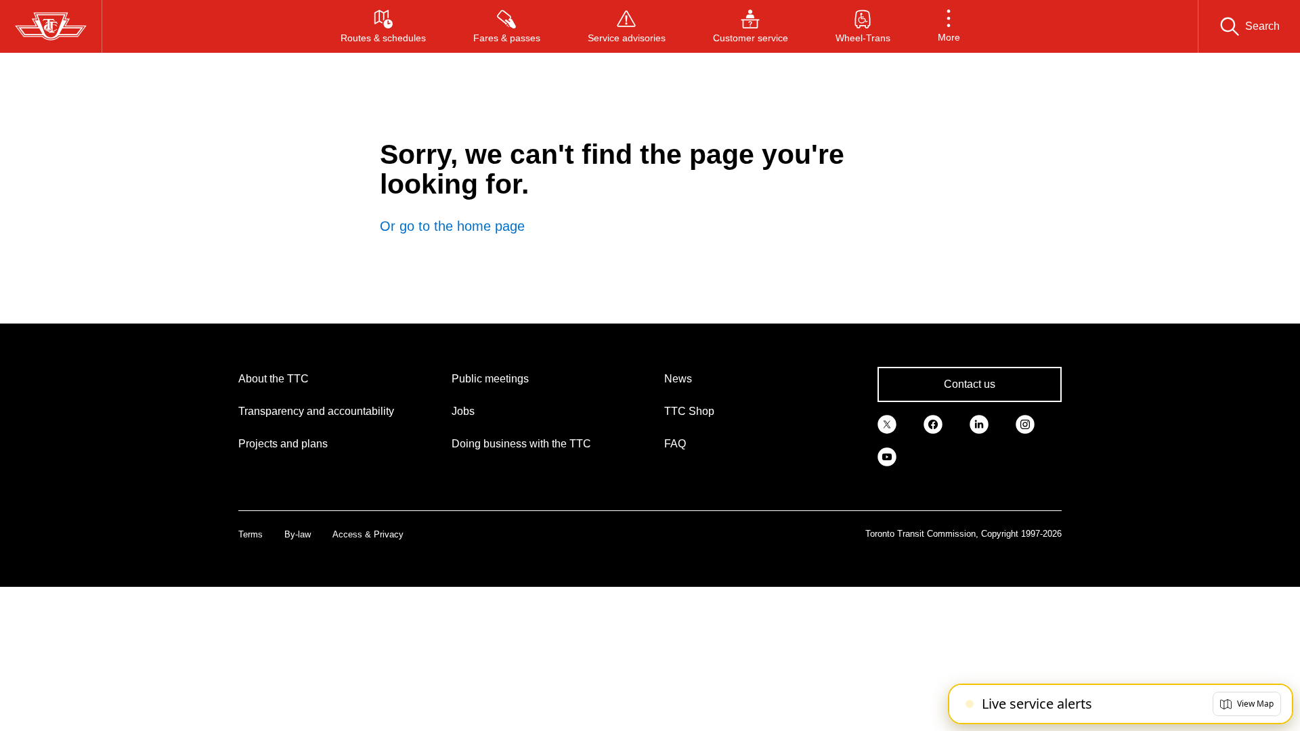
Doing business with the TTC (521, 443)
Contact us (969, 384)
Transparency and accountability (316, 411)
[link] (887, 424)
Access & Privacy (368, 534)
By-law (297, 534)
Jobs (463, 411)
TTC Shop (689, 411)
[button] (949, 26)
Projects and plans (283, 443)
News (678, 378)
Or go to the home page (452, 226)
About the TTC (273, 378)
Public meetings (490, 378)
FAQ (675, 443)
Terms (250, 534)
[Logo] (51, 26)
